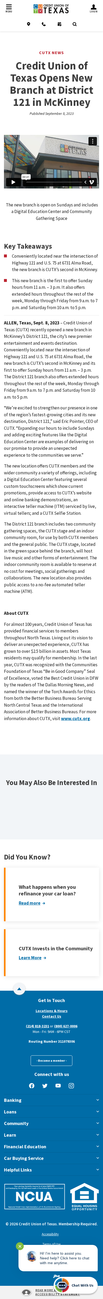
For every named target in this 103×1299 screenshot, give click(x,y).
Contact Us (51, 1016)
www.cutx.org (75, 718)
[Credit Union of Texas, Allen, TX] (51, 8)
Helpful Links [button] (18, 1170)
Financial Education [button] (25, 1147)
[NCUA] (34, 1196)
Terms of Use (51, 1244)
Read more (29, 903)
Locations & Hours (52, 1010)
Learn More (30, 958)
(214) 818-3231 (37, 1026)
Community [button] (16, 1123)
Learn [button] (10, 1135)
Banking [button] (12, 1100)
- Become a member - (51, 1060)
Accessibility (50, 1234)
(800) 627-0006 (65, 1026)
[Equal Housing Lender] (84, 1196)
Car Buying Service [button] (24, 1158)
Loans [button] (10, 1112)
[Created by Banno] (56, 1276)
